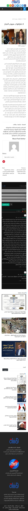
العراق (22, 505)
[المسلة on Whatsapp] (8, 5)
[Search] (2, 9)
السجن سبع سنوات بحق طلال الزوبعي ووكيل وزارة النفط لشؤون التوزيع (10, 398)
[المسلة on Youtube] (13, 5)
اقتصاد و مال (15, 507)
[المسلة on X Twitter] (23, 5)
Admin (4, 153)
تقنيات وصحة (22, 507)
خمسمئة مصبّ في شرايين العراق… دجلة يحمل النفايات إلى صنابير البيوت (10, 388)
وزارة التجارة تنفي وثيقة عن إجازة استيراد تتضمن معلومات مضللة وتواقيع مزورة (10, 379)
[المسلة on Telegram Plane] (18, 5)
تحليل (5, 505)
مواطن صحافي (8, 507)
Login (3, 185)
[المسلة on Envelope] (20, 5)
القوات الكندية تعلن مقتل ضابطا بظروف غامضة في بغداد (21, 170)
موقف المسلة (11, 505)
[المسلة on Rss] (10, 5)
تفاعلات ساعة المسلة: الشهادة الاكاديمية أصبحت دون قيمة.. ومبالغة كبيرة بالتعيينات (8, 171)
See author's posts (9, 157)
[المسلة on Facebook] (25, 5)
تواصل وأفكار (16, 509)
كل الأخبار (11, 509)
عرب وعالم (17, 505)
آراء (3, 507)
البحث (24, 367)
